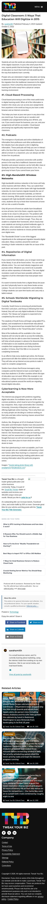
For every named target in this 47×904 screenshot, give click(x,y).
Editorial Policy (8, 862)
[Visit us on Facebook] (4, 833)
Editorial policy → (32, 606)
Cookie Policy (13, 899)
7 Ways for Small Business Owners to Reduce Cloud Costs (21, 562)
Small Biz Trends (11, 490)
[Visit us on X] (9, 833)
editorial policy (9, 588)
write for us (25, 497)
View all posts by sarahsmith (20, 674)
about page (21, 588)
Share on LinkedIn (16, 629)
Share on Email (15, 637)
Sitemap (5, 858)
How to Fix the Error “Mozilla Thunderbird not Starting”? (21, 545)
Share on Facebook (17, 622)
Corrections (6, 865)
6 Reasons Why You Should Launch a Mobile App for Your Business (22, 535)
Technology (14, 612)
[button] (37, 7)
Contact (5, 842)
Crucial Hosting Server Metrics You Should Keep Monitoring (22, 572)
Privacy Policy (7, 850)
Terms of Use (7, 846)
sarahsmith (8, 24)
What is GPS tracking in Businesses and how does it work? (23, 525)
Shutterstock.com (18, 468)
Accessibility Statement (11, 854)
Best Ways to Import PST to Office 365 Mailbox (22, 553)
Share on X (37, 622)
